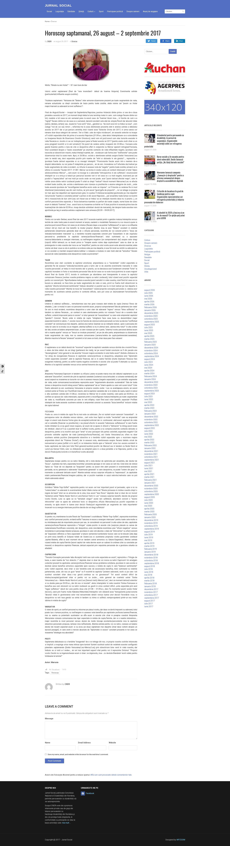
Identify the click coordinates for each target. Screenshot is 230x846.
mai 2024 (148, 368)
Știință (81, 11)
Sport (101, 11)
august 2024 (149, 359)
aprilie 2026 (149, 301)
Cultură (90, 11)
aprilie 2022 (149, 440)
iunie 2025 (148, 330)
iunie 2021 (148, 468)
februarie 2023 (150, 411)
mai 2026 (148, 299)
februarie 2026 (150, 307)
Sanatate (148, 257)
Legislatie (148, 249)
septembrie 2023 (151, 391)
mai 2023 (148, 402)
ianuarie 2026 (150, 310)
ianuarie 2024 (150, 379)
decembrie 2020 (151, 486)
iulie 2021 (148, 465)
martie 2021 (149, 477)
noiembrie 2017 (151, 592)
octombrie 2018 (151, 560)
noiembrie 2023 (151, 385)
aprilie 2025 (149, 336)
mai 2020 (148, 506)
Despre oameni (132, 11)
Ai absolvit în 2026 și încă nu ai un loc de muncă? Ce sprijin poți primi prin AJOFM (171, 215)
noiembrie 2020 (151, 488)
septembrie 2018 (151, 563)
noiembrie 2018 (151, 557)
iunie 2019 (148, 537)
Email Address (84, 742)
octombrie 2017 (151, 595)
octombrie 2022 (151, 422)
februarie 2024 (150, 376)
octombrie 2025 (151, 319)
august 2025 (149, 324)
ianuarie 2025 (150, 345)
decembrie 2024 (151, 347)
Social (49, 11)
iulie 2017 (148, 603)
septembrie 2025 (151, 322)
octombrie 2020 (151, 491)
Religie (147, 254)
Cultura (147, 240)
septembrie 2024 (151, 356)
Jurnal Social (58, 5)
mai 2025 (148, 333)
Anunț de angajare (150, 11)
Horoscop (55, 673)
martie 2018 (149, 580)
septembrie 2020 (151, 494)
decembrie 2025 (151, 313)
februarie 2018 (150, 583)
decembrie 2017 (151, 589)
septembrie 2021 (151, 460)
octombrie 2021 (151, 457)
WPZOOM (181, 840)
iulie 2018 (148, 569)
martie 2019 (149, 546)
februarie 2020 (150, 514)
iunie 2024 (148, 365)
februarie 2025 (150, 342)
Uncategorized (150, 269)
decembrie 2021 (151, 451)
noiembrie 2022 (151, 419)
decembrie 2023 (151, 382)
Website (112, 742)
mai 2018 (148, 575)
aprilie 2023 (149, 405)
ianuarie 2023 (150, 414)
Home (47, 21)
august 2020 (149, 497)
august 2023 (149, 393)
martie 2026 (149, 304)
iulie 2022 (148, 431)
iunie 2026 (148, 296)
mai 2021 (148, 471)
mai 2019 (148, 540)
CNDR (49, 41)
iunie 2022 (148, 434)
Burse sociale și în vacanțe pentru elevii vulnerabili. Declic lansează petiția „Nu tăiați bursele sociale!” (170, 159)
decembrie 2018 (151, 555)
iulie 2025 (148, 327)
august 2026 (149, 290)
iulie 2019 (148, 534)
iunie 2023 (148, 399)
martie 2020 (149, 511)
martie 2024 (149, 373)
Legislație (59, 11)
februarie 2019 (150, 549)
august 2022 (149, 428)
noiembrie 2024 (151, 350)
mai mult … (66, 823)
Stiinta (147, 266)
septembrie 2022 (151, 425)
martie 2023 (149, 408)
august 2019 (149, 532)
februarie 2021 (150, 480)
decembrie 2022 (151, 417)
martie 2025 (149, 339)
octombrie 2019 (151, 526)
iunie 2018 (148, 572)
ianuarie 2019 (150, 552)
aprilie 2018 (149, 578)
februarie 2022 (150, 445)
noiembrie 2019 (151, 523)
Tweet (153, 41)
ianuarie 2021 (150, 483)
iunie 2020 (148, 503)
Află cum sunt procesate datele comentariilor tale (111, 775)
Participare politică (115, 11)
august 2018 (149, 566)
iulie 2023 (148, 396)
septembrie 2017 (151, 598)
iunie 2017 (148, 606)
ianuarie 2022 (150, 448)
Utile (146, 272)
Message (49, 718)
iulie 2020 (148, 500)
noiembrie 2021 (151, 454)
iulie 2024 (148, 362)
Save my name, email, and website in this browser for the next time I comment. (78, 754)
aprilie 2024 (149, 370)
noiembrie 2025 (151, 316)
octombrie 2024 (151, 353)
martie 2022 (149, 442)
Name (47, 742)
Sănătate (71, 11)
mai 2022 (148, 437)
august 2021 (149, 463)
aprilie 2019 (149, 543)
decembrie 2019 (151, 520)
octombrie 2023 (151, 388)
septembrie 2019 (151, 529)
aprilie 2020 (149, 509)
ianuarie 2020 (150, 517)
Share (167, 41)
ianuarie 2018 (150, 586)
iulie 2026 (148, 293)
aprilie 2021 (149, 474)
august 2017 (149, 601)
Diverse (74, 41)
